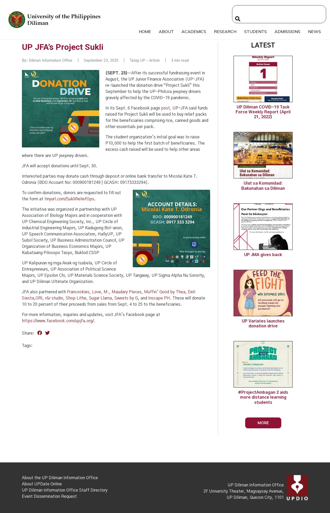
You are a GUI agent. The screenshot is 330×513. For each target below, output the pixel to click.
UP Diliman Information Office (256, 485)
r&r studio (54, 298)
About (166, 31)
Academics (194, 31)
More (263, 422)
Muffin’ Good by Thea (164, 292)
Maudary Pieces (127, 292)
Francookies (78, 292)
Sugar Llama (100, 298)
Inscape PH (159, 298)
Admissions (287, 31)
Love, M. (100, 292)
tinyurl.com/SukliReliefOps (69, 199)
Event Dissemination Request (49, 496)
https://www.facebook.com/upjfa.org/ (58, 321)
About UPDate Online (42, 484)
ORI (39, 298)
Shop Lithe (76, 298)
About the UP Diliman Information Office (60, 478)
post (165, 108)
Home (145, 31)
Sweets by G (126, 298)
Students (255, 31)
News (314, 31)
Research (225, 31)
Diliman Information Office (50, 60)
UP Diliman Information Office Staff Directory (65, 490)
